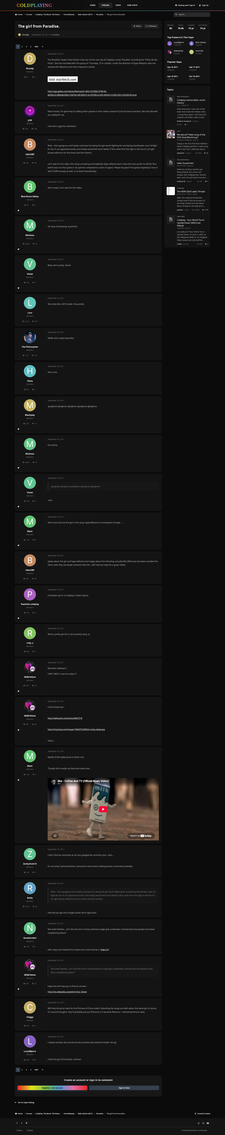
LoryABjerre (30, 1051)
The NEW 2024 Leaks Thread (191, 191)
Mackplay (30, 415)
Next (36, 47)
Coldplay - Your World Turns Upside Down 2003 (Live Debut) (190, 222)
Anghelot (180, 228)
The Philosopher (30, 347)
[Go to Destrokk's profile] (191, 52)
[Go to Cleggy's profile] (30, 1007)
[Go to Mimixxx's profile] (30, 225)
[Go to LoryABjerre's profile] (30, 1041)
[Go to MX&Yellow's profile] (30, 667)
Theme (19, 1130)
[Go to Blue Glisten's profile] (191, 43)
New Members (183, 96)
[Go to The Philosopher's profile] (30, 337)
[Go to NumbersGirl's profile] (30, 928)
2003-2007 (181, 216)
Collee (179, 244)
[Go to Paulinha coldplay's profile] (30, 594)
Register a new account (52, 1088)
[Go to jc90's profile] (30, 110)
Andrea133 (181, 165)
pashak (180, 210)
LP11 (179, 131)
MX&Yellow (30, 677)
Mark (30, 531)
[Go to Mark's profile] (30, 522)
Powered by (194, 1130)
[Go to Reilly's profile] (30, 888)
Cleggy (29, 1017)
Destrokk (199, 51)
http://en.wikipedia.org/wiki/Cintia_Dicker (67, 991)
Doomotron (181, 194)
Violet (30, 274)
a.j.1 (178, 105)
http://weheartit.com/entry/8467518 (65, 718)
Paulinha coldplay (30, 604)
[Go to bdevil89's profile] (30, 144)
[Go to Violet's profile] (30, 264)
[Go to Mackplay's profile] (30, 405)
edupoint (180, 153)
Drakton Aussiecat (184, 121)
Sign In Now (124, 1088)
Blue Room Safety (30, 196)
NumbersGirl (29, 938)
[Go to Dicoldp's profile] (19, 34)
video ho (105, 949)
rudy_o (30, 643)
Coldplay (180, 188)
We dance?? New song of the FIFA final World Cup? (191, 136)
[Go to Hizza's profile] (30, 371)
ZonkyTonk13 (30, 863)
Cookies (30, 1130)
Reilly (30, 898)
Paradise (56, 34)
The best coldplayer (184, 140)
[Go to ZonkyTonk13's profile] (30, 854)
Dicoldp (25, 34)
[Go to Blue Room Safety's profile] (30, 187)
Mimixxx (30, 235)
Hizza (30, 381)
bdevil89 (30, 154)
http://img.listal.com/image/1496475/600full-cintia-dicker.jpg (76, 729)
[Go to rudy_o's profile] (30, 633)
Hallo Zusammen (185, 163)
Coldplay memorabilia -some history (191, 101)
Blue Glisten (201, 42)
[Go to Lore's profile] (30, 303)
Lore (30, 312)
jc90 (30, 120)
